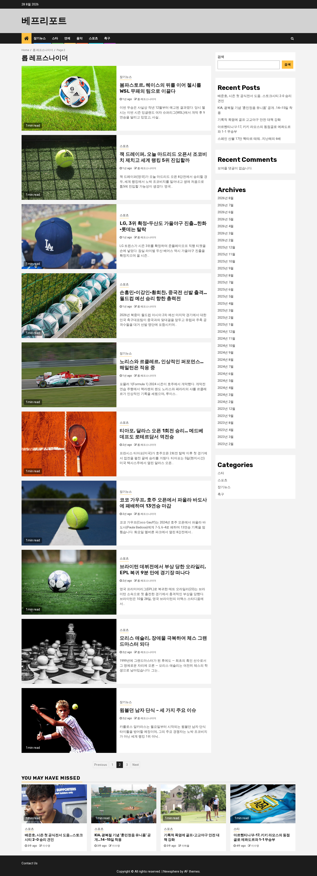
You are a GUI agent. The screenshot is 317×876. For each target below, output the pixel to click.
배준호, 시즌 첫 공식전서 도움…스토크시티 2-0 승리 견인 (54, 837)
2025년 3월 (226, 310)
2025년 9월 (226, 268)
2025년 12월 (226, 247)
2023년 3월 (226, 437)
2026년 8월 (226, 198)
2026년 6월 (226, 212)
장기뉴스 (40, 38)
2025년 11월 (226, 254)
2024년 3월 (226, 395)
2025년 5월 (226, 296)
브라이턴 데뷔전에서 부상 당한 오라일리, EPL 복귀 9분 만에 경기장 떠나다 (163, 570)
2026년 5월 (226, 219)
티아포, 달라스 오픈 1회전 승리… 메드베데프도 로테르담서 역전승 (161, 434)
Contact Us (30, 863)
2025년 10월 (226, 261)
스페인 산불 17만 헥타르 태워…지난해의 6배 (249, 138)
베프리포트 (44, 20)
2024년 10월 (226, 345)
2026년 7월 (226, 205)
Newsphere (171, 871)
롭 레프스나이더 (146, 99)
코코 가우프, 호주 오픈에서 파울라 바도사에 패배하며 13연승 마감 (163, 503)
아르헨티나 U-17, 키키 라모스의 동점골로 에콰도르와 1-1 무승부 (262, 837)
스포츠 (93, 38)
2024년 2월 (226, 402)
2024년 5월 (226, 381)
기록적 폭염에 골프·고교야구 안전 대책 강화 (249, 120)
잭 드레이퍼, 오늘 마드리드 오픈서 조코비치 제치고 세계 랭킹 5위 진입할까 (163, 157)
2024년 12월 (226, 331)
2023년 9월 (226, 416)
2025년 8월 (226, 275)
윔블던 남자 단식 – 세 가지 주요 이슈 (158, 710)
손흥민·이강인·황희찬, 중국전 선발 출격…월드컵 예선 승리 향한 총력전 (163, 295)
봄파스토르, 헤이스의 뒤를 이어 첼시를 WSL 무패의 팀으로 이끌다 (160, 88)
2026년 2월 (226, 240)
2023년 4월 (226, 430)
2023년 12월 (226, 409)
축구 (107, 38)
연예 (67, 38)
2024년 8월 (226, 359)
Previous (100, 764)
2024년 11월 (226, 338)
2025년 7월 (226, 282)
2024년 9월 (226, 353)
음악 (80, 38)
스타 (55, 38)
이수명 (46, 845)
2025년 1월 (226, 324)
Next (135, 764)
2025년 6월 (226, 289)
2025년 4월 (226, 303)
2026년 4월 (226, 226)
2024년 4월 (226, 388)
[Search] (292, 38)
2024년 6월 (226, 373)
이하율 (185, 845)
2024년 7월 (226, 367)
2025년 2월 (226, 317)
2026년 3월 (226, 233)
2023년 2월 (226, 444)
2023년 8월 (226, 423)
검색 (221, 57)
